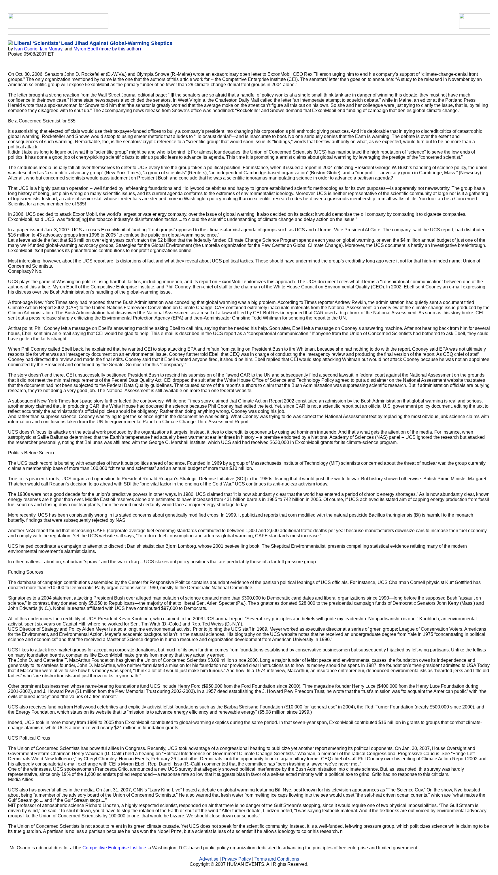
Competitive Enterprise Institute (114, 847)
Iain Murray (51, 48)
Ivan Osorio (25, 48)
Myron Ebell (85, 48)
